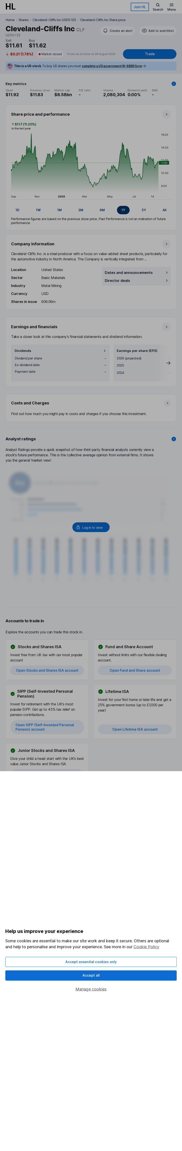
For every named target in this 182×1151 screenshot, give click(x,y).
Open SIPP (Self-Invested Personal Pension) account (45, 727)
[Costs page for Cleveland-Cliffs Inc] (91, 408)
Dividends (23, 350)
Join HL (140, 7)
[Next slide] (164, 363)
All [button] (164, 210)
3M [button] (80, 210)
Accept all (91, 975)
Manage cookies (91, 989)
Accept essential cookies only (91, 962)
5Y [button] (144, 210)
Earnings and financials (34, 326)
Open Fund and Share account (135, 670)
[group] (91, 210)
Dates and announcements (129, 272)
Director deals (117, 280)
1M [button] (59, 210)
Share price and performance (40, 114)
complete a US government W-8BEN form (112, 66)
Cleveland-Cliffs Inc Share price (103, 20)
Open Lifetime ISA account (135, 729)
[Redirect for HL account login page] (91, 527)
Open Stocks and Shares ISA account (47, 670)
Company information (32, 244)
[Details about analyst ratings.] (173, 439)
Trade (150, 54)
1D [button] (17, 210)
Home (10, 20)
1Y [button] (123, 210)
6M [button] (102, 210)
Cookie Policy (146, 946)
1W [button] (38, 210)
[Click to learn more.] (173, 83)
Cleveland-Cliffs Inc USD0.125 (54, 20)
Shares (24, 20)
